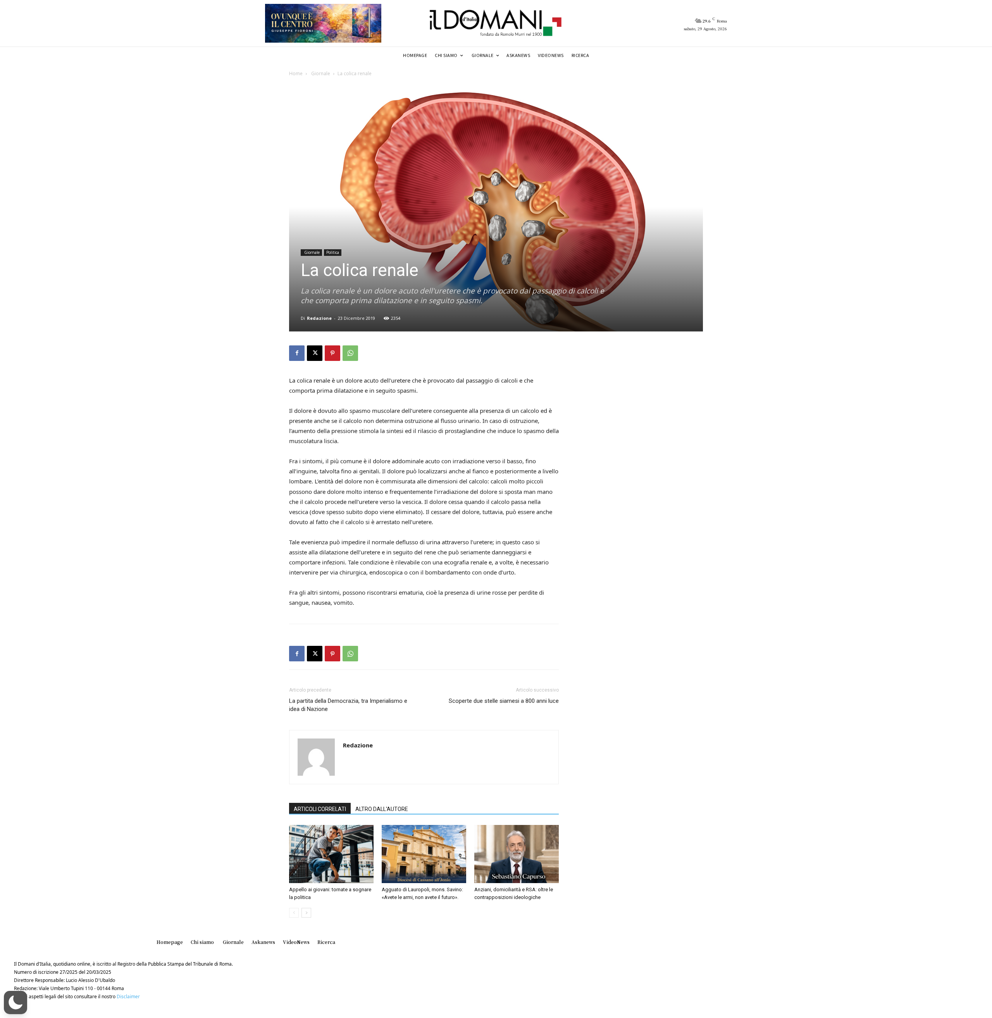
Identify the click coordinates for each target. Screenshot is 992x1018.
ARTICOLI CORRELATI (320, 809)
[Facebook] (297, 353)
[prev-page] (294, 913)
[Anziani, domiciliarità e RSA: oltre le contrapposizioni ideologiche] (516, 854)
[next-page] (306, 913)
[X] (314, 353)
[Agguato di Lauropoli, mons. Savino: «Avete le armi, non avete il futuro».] (424, 854)
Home (296, 73)
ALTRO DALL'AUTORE (381, 809)
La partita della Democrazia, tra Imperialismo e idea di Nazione (348, 705)
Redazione (319, 318)
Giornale (320, 73)
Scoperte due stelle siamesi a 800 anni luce (504, 700)
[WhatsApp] (350, 353)
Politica (332, 252)
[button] (15, 1002)
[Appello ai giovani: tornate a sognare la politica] (331, 854)
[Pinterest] (332, 353)
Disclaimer (128, 996)
